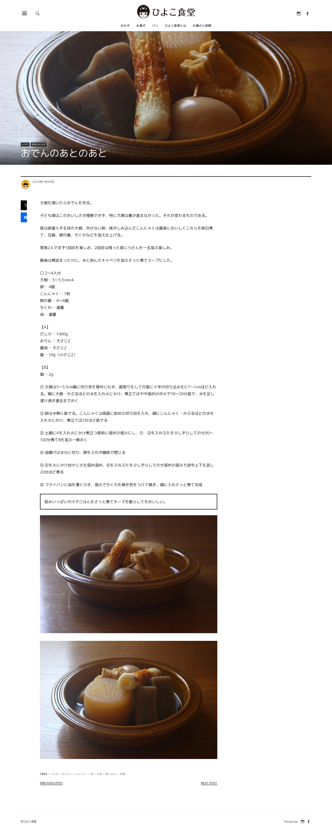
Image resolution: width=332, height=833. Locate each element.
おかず (125, 26)
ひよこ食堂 (30, 821)
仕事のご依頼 (202, 26)
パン (155, 26)
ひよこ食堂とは (175, 26)
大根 (99, 774)
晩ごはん (110, 774)
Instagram (298, 13)
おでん (66, 774)
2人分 (55, 774)
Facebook (307, 13)
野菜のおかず (39, 144)
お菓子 (141, 26)
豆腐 (122, 774)
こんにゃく (80, 774)
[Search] (38, 13)
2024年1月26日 (43, 182)
